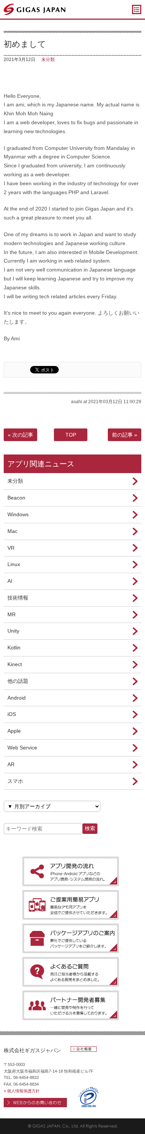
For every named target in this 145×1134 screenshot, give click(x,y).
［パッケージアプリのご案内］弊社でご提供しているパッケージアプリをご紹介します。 (71, 938)
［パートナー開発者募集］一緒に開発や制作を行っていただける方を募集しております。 (71, 1005)
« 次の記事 (20, 435)
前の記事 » (124, 435)
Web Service (22, 748)
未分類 (48, 59)
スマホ (15, 781)
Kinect (14, 664)
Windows (18, 514)
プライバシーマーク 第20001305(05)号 (88, 1097)
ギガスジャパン (35, 9)
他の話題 (17, 681)
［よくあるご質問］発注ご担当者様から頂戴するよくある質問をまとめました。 (71, 972)
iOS (11, 714)
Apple (14, 731)
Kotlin (13, 647)
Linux (13, 564)
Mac (12, 531)
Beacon (16, 498)
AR (10, 764)
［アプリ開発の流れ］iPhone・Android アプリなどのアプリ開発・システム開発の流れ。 (71, 871)
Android (16, 698)
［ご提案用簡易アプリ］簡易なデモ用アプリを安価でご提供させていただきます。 (71, 905)
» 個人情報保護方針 (22, 1091)
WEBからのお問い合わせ (35, 1102)
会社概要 (84, 1049)
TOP (70, 435)
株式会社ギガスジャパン (32, 1050)
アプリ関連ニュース (40, 464)
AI (9, 581)
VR (10, 548)
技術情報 (17, 598)
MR (11, 614)
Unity (13, 631)
